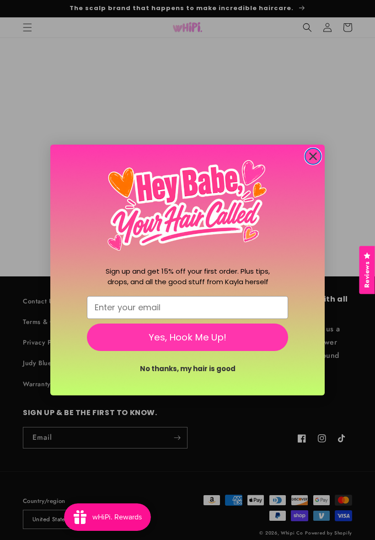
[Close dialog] (313, 156)
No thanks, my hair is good (188, 368)
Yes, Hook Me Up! (187, 337)
